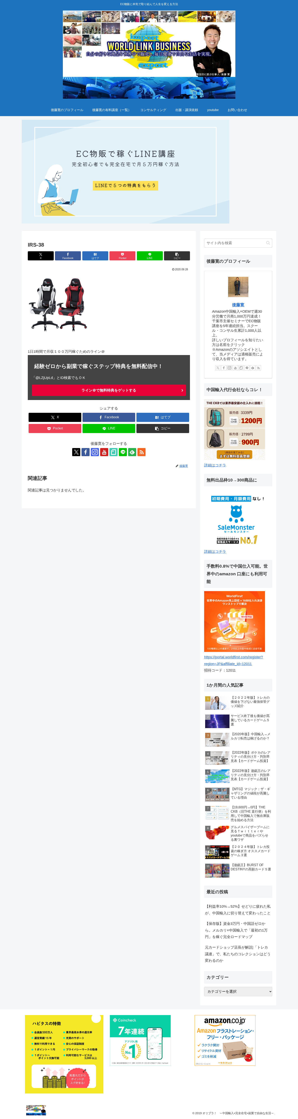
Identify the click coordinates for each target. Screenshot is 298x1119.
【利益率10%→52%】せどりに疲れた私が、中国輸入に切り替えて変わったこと (238, 909)
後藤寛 (238, 305)
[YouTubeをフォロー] (104, 452)
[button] (177, 255)
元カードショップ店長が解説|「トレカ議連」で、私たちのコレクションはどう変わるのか (238, 954)
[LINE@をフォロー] (123, 452)
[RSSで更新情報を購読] (141, 452)
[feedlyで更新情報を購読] (132, 452)
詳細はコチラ (215, 465)
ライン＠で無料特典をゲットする (108, 390)
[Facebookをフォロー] (85, 452)
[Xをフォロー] (76, 452)
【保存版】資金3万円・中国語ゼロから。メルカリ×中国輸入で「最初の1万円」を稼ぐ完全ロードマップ (236, 930)
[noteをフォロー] (113, 452)
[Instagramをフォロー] (95, 452)
